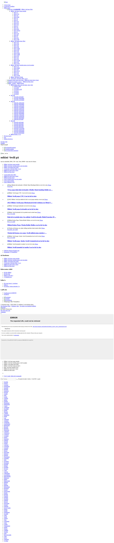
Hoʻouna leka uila (5, 310)
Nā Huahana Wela (5, 306)
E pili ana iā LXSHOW (10, 293)
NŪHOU (6, 294)
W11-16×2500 (11, 237)
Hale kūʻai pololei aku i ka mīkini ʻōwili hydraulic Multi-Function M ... (31, 217)
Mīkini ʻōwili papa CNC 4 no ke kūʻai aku (21, 196)
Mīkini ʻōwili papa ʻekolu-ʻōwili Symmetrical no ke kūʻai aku (28, 241)
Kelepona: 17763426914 (10, 252)
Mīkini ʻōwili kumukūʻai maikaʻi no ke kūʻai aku (24, 247)
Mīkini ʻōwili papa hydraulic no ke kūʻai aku (22, 209)
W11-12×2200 (11, 221)
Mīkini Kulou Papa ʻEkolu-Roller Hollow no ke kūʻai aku (27, 225)
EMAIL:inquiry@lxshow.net (11, 250)
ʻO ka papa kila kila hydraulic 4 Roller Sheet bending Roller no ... (30, 190)
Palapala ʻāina (15, 306)
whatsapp (3, 312)
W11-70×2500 (11, 214)
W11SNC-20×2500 (12, 229)
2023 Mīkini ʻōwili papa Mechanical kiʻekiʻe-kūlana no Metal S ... (29, 202)
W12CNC (10, 186)
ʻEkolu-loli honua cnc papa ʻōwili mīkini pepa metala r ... (27, 233)
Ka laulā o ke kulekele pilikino (28, 306)
